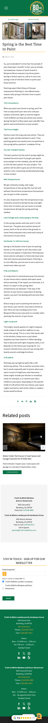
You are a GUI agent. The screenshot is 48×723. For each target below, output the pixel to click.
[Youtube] (23, 658)
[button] (43, 447)
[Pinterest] (26, 401)
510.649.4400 (28, 510)
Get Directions (24, 626)
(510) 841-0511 (27, 629)
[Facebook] (18, 401)
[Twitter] (23, 654)
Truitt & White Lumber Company (18, 581)
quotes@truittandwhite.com (24, 530)
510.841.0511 (29, 524)
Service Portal (33, 19)
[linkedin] (31, 401)
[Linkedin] (18, 658)
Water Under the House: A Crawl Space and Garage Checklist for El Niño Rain (21, 457)
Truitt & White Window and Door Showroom (18, 587)
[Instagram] (29, 654)
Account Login (13, 19)
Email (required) (8, 569)
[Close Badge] (36, 716)
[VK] (22, 401)
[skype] (34, 401)
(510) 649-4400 (27, 680)
